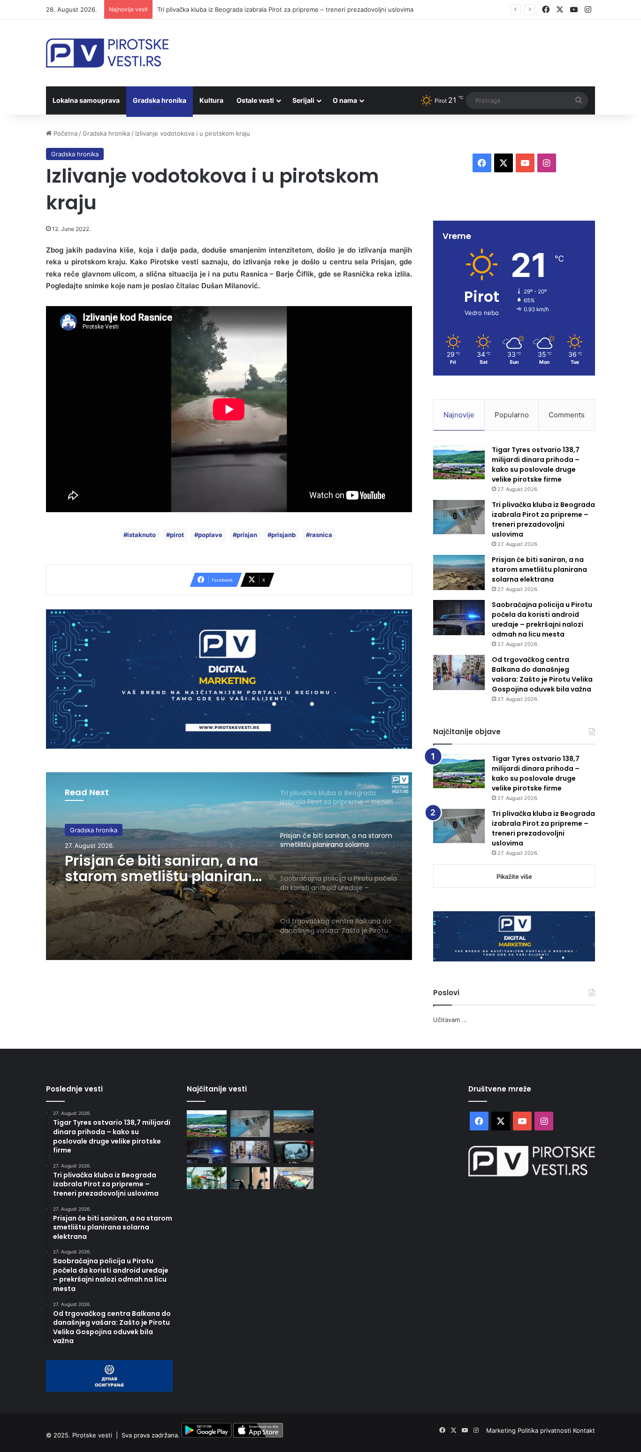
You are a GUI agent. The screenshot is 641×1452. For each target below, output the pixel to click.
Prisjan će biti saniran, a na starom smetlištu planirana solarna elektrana (163, 868)
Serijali (303, 100)
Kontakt (584, 1430)
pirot (177, 534)
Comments (567, 414)
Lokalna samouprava (86, 100)
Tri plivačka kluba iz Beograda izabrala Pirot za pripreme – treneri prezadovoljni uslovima (285, 9)
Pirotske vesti (92, 1435)
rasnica (321, 534)
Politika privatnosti (545, 1430)
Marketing (502, 1430)
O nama (345, 100)
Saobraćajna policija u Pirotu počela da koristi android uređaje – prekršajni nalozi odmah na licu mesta (542, 619)
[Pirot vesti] (107, 53)
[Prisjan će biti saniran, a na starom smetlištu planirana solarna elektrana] (459, 572)
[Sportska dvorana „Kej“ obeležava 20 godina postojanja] (293, 1178)
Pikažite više (514, 876)
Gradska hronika (159, 100)
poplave (210, 534)
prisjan (247, 534)
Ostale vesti (255, 100)
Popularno (512, 414)
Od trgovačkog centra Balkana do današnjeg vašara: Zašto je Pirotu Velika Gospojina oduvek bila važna (542, 674)
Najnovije (458, 414)
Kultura (211, 100)
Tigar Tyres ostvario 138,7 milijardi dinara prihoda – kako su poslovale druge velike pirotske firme (536, 464)
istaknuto (141, 534)
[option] (229, 866)
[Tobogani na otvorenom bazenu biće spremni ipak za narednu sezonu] (207, 1178)
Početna (64, 133)
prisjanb (283, 534)
